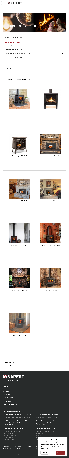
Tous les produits (12, 43)
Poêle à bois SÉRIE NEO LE (19, 246)
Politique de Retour (10, 404)
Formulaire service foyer (11, 411)
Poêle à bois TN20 (19, 111)
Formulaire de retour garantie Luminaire (16, 408)
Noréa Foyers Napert (14, 50)
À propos (6, 391)
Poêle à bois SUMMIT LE (19, 290)
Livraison (30, 446)
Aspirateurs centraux (14, 57)
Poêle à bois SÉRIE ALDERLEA (51, 246)
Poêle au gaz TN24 (51, 111)
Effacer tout (12, 69)
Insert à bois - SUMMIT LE (51, 156)
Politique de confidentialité (6, 447)
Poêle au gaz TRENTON (19, 156)
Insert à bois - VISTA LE (51, 201)
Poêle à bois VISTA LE (19, 335)
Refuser (44, 453)
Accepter (60, 453)
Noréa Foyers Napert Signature (18, 53)
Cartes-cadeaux (8, 398)
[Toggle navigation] (3, 3)
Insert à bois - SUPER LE (19, 201)
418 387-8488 (8, 425)
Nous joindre (7, 401)
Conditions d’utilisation (19, 447)
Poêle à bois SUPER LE (51, 290)
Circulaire (6, 394)
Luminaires (10, 46)
